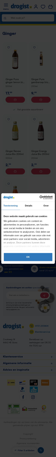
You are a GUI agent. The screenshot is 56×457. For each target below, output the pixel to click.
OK (28, 257)
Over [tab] (46, 205)
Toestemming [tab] (10, 205)
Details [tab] (28, 205)
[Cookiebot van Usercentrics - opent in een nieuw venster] (40, 197)
